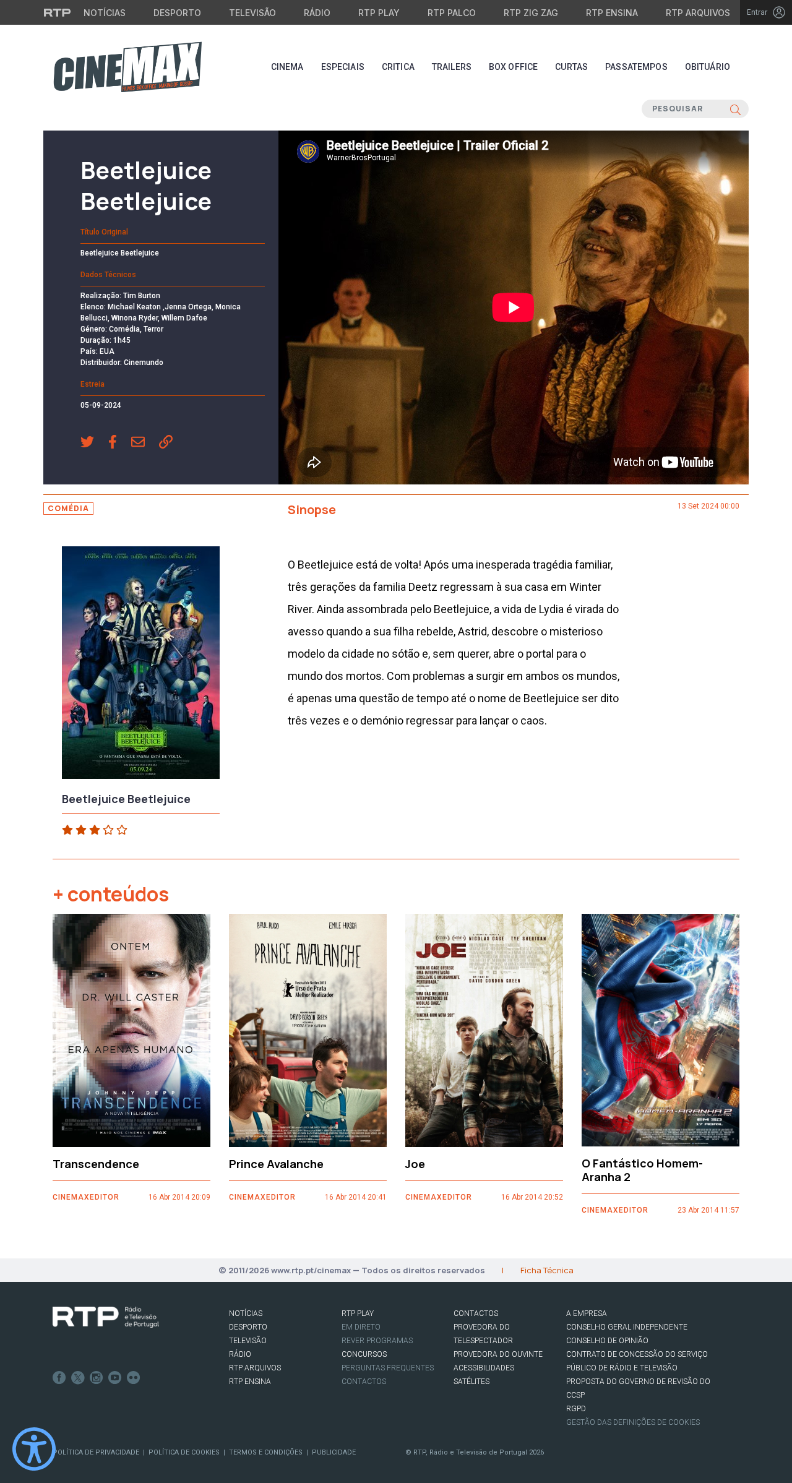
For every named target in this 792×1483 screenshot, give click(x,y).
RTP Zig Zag (531, 12)
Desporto (177, 12)
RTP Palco (452, 12)
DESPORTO (248, 1327)
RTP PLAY (358, 1313)
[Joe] (484, 1030)
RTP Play (379, 12)
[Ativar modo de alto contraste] (34, 1449)
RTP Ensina (612, 12)
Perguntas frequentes (388, 1368)
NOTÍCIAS (245, 1313)
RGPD (576, 1408)
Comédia (68, 508)
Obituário (707, 67)
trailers (451, 67)
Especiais (342, 67)
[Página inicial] (127, 67)
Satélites (471, 1381)
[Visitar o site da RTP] (57, 12)
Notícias (105, 12)
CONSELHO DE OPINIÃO (607, 1340)
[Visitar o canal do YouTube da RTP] (115, 1378)
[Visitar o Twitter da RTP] (78, 1378)
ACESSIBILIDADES (484, 1368)
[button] (94, 443)
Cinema (287, 67)
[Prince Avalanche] (308, 1030)
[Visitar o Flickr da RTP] (133, 1378)
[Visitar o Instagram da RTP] (96, 1378)
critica (398, 67)
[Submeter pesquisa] (735, 109)
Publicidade (334, 1452)
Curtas (571, 67)
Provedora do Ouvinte (498, 1354)
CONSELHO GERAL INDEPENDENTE (626, 1327)
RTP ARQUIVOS (255, 1368)
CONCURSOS (364, 1354)
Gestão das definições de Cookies (633, 1422)
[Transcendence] (131, 1030)
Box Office (513, 67)
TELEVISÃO (248, 1340)
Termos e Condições (266, 1452)
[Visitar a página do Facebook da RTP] (59, 1378)
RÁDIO (240, 1354)
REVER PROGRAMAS (377, 1340)
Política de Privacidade (96, 1452)
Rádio (317, 12)
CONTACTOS (476, 1313)
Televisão (252, 12)
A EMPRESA (586, 1313)
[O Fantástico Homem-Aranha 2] (660, 1030)
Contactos (364, 1381)
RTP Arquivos (698, 12)
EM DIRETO (361, 1327)
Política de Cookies (184, 1452)
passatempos (636, 67)
